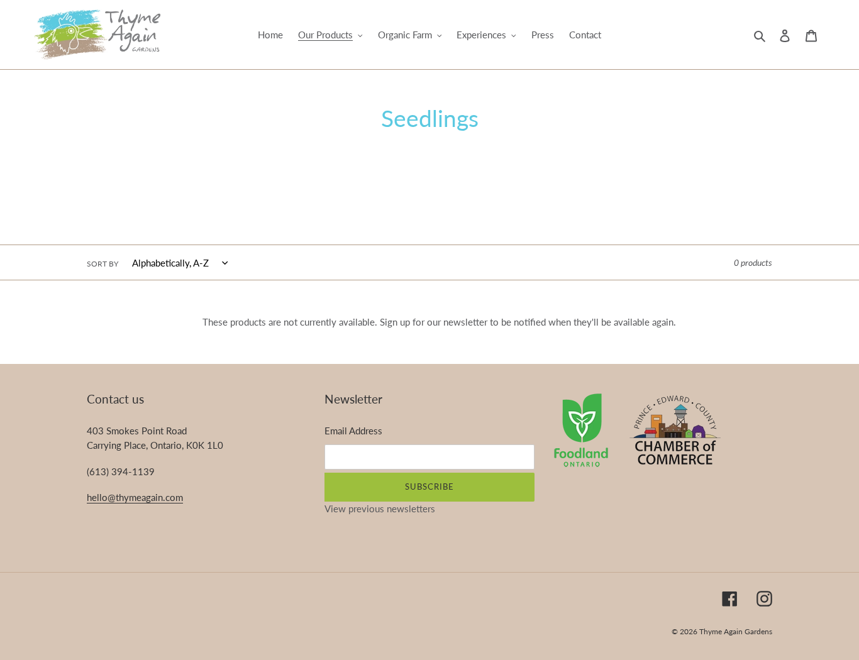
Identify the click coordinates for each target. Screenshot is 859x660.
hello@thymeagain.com (135, 497)
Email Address (353, 430)
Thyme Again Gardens (735, 631)
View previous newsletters (379, 508)
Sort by (102, 263)
